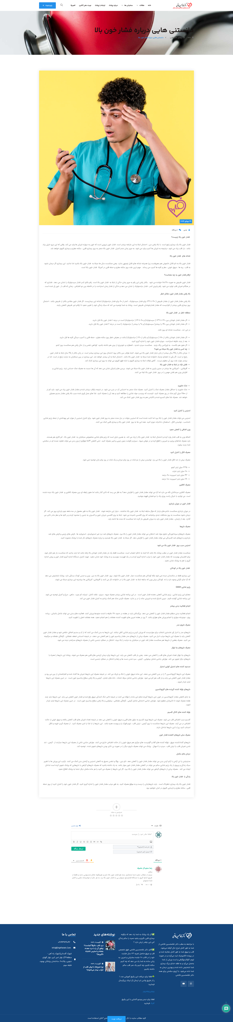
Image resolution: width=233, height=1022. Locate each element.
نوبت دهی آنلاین (85, 5)
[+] (107, 842)
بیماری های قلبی (176, 37)
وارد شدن (74, 826)
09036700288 (148, 991)
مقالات (141, 5)
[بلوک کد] (97, 841)
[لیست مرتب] (87, 841)
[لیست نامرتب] (91, 841)
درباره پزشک (113, 5)
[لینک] (101, 841)
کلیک (152, 1003)
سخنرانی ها (128, 5)
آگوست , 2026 (96, 942)
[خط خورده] (84, 841)
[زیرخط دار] (80, 841)
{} (104, 842)
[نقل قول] (94, 841)
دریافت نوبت (117, 1019)
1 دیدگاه (175, 230)
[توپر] (74, 841)
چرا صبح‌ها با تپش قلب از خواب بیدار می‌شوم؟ (93, 968)
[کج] (77, 841)
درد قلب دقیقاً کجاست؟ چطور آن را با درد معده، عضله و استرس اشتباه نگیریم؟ (94, 950)
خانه (149, 5)
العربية (73, 5)
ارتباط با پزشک (100, 5)
